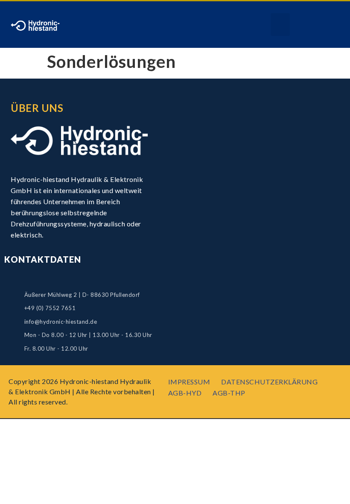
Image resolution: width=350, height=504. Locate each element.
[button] (280, 24)
